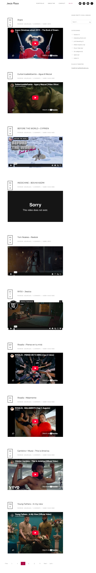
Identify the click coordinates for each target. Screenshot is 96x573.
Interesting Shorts (79, 38)
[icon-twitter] (80, 3)
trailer (75, 58)
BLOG (71, 3)
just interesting (78, 41)
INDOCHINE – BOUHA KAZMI (30, 183)
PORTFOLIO (40, 3)
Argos (20, 20)
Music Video (50, 78)
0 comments (36, 24)
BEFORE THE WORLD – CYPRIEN (33, 128)
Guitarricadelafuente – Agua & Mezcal (34, 74)
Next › (45, 563)
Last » (51, 563)
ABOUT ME (51, 3)
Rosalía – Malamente (26, 398)
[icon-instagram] (88, 3)
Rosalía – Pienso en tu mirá (29, 345)
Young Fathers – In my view (30, 504)
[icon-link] (92, 3)
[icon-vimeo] (84, 3)
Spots (49, 24)
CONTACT (62, 3)
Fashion (76, 34)
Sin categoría (77, 51)
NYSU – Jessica (24, 291)
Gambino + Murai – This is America (33, 451)
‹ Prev (6, 563)
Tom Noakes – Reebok (27, 237)
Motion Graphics (78, 44)
